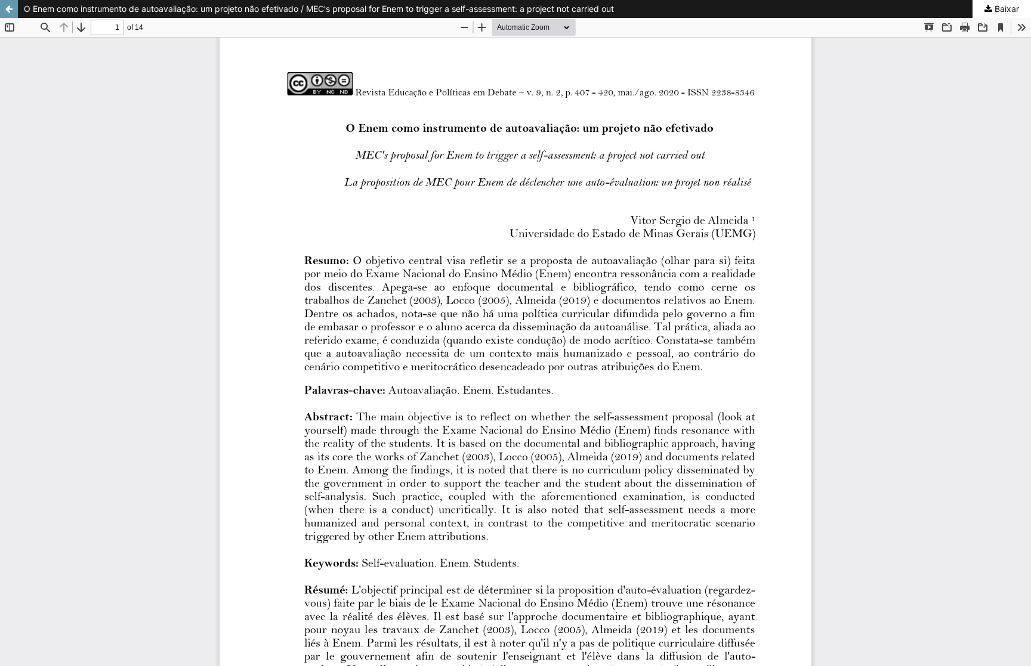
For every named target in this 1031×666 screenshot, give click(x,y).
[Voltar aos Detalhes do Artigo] (9, 9)
